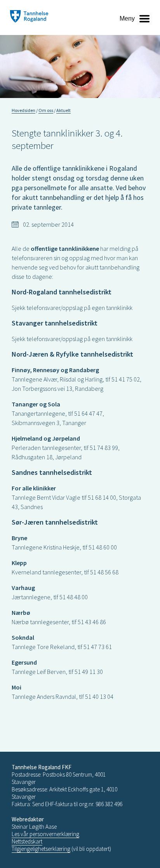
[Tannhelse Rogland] (29, 17)
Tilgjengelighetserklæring (41, 848)
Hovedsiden (23, 110)
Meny (127, 18)
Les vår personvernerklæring (45, 834)
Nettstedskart (27, 841)
